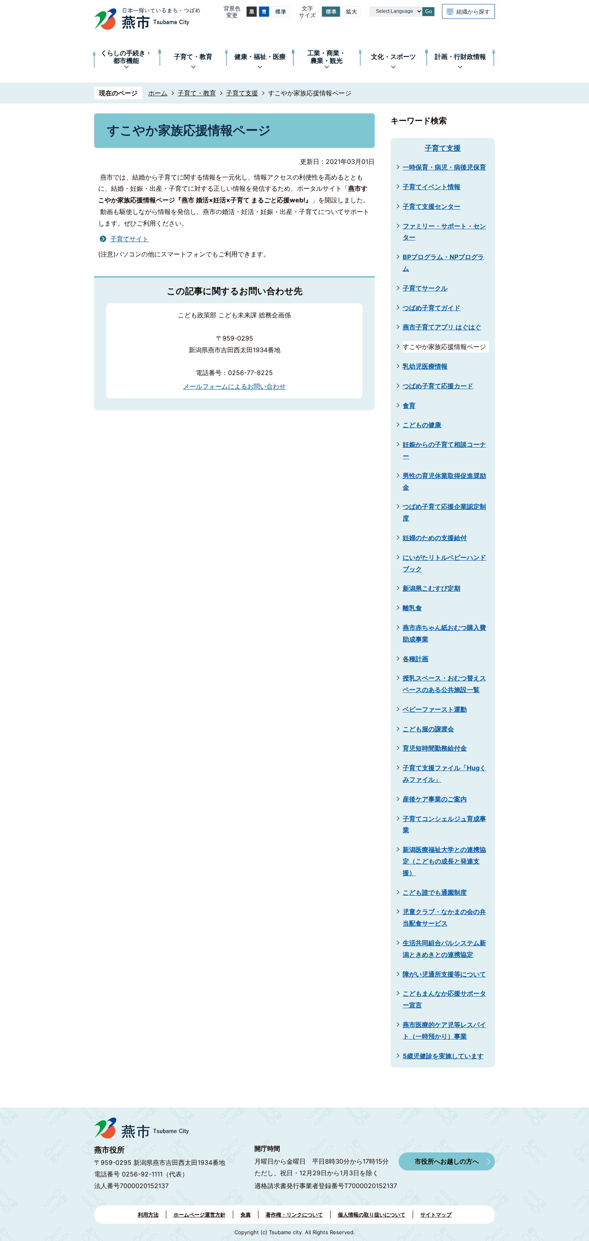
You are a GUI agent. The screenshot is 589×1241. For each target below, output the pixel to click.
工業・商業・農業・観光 (326, 57)
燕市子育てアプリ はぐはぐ (442, 327)
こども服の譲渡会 (428, 729)
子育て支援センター (431, 206)
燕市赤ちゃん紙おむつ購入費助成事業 (444, 633)
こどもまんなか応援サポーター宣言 (444, 999)
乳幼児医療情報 (425, 366)
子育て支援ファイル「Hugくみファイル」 (444, 773)
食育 (409, 406)
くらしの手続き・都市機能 (126, 57)
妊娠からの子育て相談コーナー (444, 450)
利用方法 (148, 1214)
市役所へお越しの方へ (447, 1161)
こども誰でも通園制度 (435, 892)
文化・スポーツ (393, 56)
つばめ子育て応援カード (438, 386)
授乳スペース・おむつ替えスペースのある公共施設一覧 (444, 684)
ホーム (157, 93)
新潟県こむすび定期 (431, 588)
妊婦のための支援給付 (435, 538)
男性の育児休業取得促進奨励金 (444, 481)
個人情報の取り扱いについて (371, 1214)
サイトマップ (436, 1214)
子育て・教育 (193, 56)
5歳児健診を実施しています (443, 1056)
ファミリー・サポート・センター (444, 232)
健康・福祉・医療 (260, 56)
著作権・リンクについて (294, 1214)
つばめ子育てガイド (431, 308)
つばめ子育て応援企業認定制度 (444, 512)
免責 (245, 1214)
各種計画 (415, 659)
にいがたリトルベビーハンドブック (444, 563)
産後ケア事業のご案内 (435, 799)
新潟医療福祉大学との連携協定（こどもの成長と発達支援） (444, 861)
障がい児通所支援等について (444, 974)
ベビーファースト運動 (435, 709)
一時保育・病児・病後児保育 (444, 167)
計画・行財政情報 (460, 56)
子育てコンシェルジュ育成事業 (444, 824)
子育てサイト (129, 239)
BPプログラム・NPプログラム (443, 262)
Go (428, 11)
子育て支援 (242, 93)
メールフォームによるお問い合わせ (234, 386)
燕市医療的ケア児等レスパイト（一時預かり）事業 (444, 1030)
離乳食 (412, 608)
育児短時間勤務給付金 (435, 748)
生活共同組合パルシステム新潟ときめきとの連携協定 (444, 948)
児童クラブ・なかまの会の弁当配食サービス (444, 917)
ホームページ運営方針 (199, 1214)
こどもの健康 (422, 425)
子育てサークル (425, 288)
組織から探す (473, 11)
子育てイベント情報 (431, 187)
